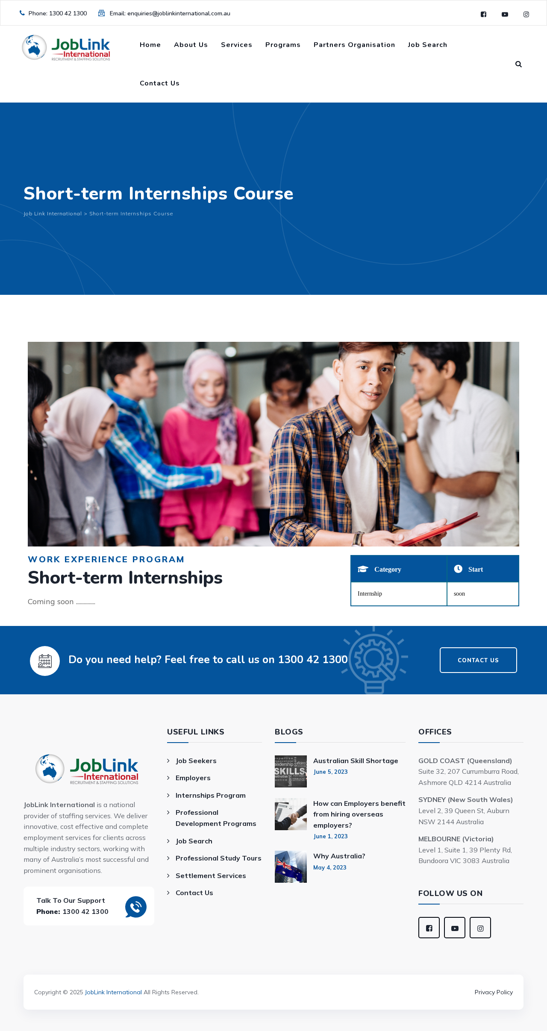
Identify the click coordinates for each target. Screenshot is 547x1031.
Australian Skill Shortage (355, 760)
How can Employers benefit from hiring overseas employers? (359, 814)
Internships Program (211, 795)
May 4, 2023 (330, 867)
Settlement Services (211, 875)
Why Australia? (339, 856)
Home (150, 45)
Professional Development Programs (216, 818)
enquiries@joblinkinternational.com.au (178, 13)
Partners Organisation (354, 45)
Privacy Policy (494, 992)
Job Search (427, 45)
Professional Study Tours (219, 858)
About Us (191, 45)
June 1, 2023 (330, 836)
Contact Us (160, 83)
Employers (193, 777)
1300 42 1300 (68, 13)
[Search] (518, 64)
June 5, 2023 (330, 771)
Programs (283, 45)
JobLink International (113, 992)
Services (237, 45)
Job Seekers (196, 760)
